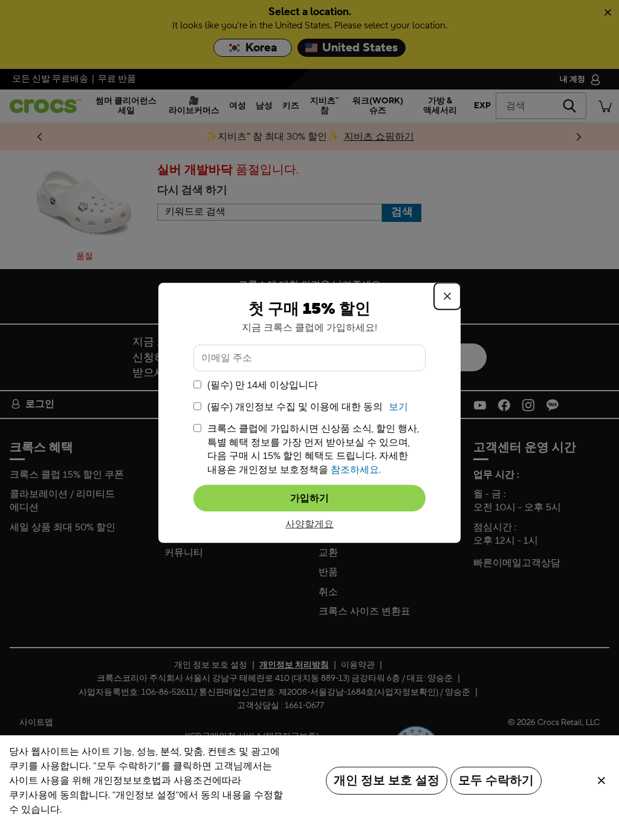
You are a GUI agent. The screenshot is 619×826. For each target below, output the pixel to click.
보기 (398, 407)
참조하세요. (356, 469)
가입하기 (309, 498)
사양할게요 (309, 524)
